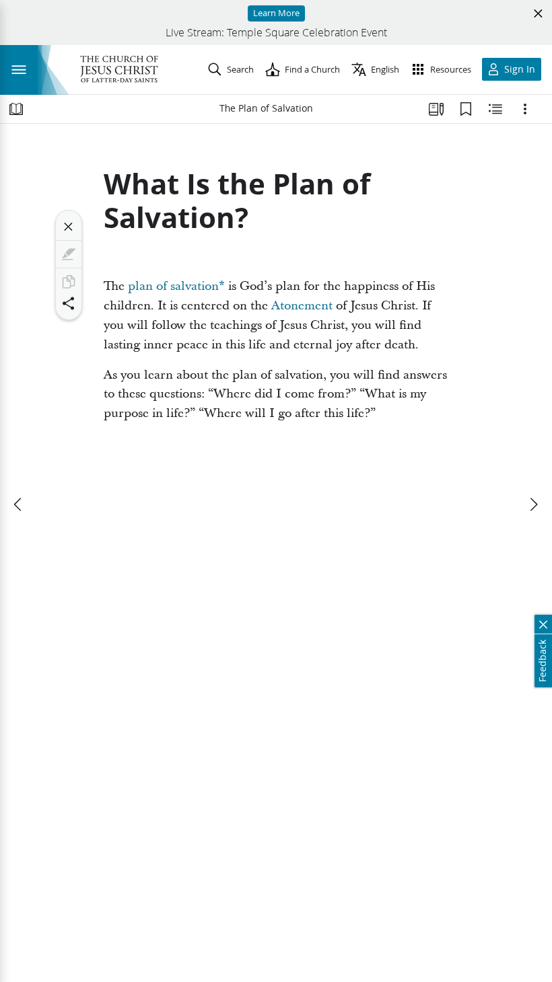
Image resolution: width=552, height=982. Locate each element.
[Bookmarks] (465, 109)
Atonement (302, 305)
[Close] (68, 226)
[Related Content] (495, 109)
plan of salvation (173, 286)
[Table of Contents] (16, 109)
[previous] (18, 504)
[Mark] (68, 254)
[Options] (525, 109)
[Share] (68, 303)
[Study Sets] (436, 109)
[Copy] (68, 282)
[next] (533, 504)
